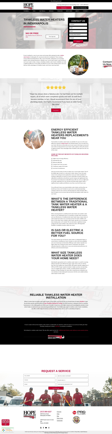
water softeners (73, 330)
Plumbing (26, 11)
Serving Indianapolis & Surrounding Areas (68, 4)
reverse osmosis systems (82, 330)
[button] (64, 7)
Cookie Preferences (83, 431)
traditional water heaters (63, 330)
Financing (60, 11)
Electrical (42, 11)
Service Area (69, 11)
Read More (56, 110)
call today (57, 326)
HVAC (34, 11)
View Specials (52, 36)
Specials (51, 11)
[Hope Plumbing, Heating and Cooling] (28, 6)
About (77, 11)
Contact (85, 11)
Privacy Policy (77, 431)
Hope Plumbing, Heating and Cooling (53, 303)
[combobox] (78, 34)
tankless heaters (64, 143)
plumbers (82, 301)
